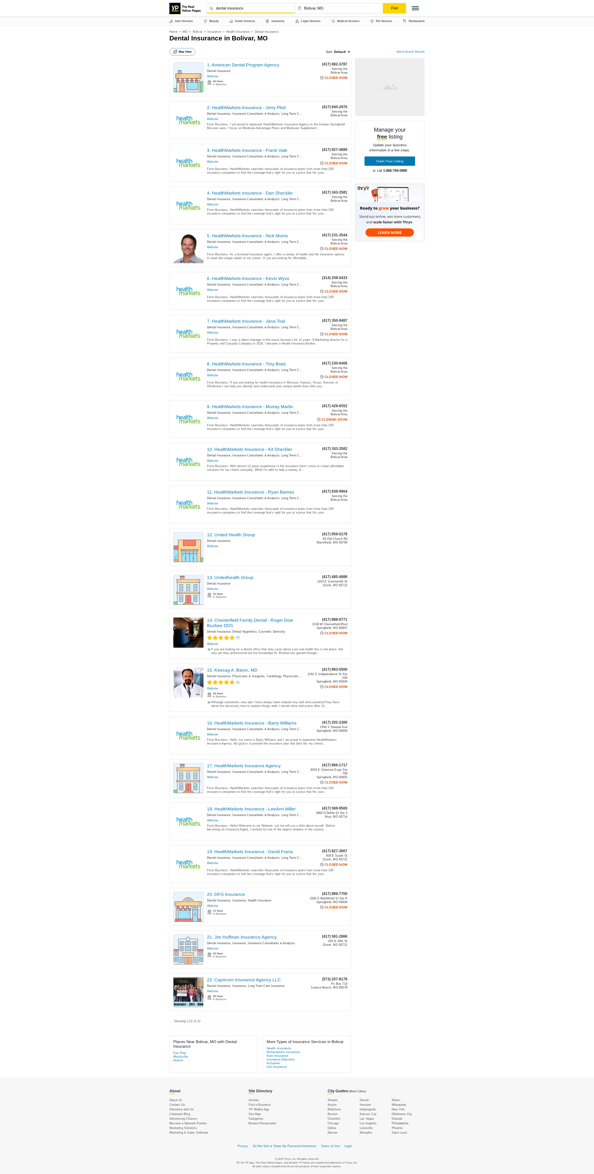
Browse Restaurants (263, 1123)
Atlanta (332, 1100)
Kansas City (368, 1114)
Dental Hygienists (244, 631)
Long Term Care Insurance (299, 113)
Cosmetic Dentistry (272, 631)
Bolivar (197, 31)
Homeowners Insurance (283, 1052)
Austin (332, 1104)
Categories (256, 1118)
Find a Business (260, 1104)
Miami (396, 1100)
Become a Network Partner (188, 1123)
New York (398, 1109)
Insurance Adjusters (281, 1059)
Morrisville (180, 1056)
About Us (175, 1100)
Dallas (332, 1128)
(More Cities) (357, 1091)
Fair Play (179, 1053)
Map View (185, 51)
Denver (332, 1132)
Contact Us (177, 1104)
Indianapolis (368, 1109)
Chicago (333, 1123)
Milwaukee (399, 1104)
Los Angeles (368, 1123)
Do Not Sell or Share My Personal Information (284, 1146)
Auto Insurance (277, 1055)
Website (212, 76)
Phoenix (397, 1128)
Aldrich (178, 1060)
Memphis (366, 1132)
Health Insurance (238, 31)
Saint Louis (399, 1132)
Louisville (366, 1128)
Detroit (364, 1100)
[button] (415, 8)
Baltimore (334, 1109)
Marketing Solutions (183, 1128)
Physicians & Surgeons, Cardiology (256, 676)
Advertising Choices (183, 1118)
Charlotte (334, 1118)
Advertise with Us (181, 1109)
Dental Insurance (218, 71)
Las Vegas (367, 1118)
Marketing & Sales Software (188, 1132)
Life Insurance (277, 1067)
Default (340, 52)
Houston (365, 1104)
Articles (254, 1100)
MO (185, 31)
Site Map (255, 1114)
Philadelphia (400, 1123)
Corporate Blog (179, 1114)
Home (173, 31)
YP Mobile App (259, 1109)
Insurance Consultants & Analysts (255, 113)
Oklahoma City (402, 1114)
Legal (348, 1146)
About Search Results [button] (410, 51)
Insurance (214, 31)
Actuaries (273, 1063)
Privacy (243, 1146)
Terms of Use (330, 1146)
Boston (332, 1114)
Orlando (397, 1118)
